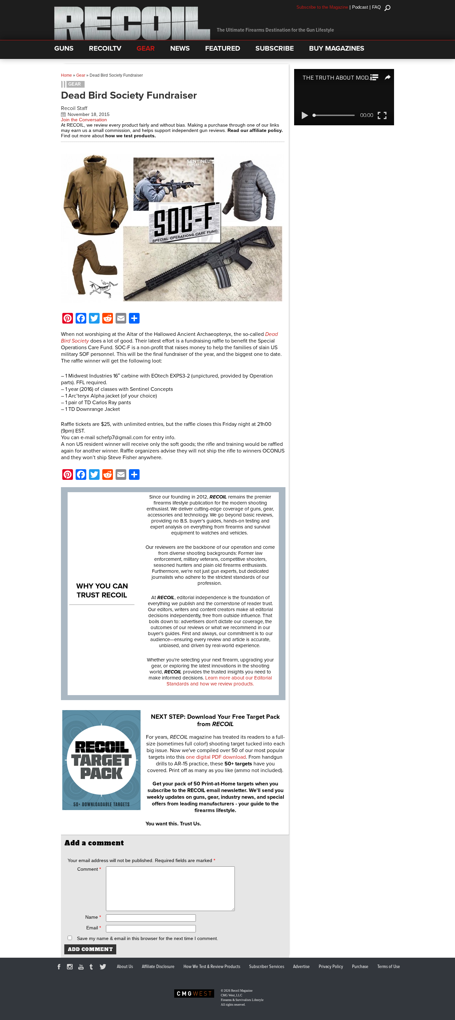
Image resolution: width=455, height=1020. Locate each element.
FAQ (376, 7)
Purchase (360, 967)
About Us (125, 967)
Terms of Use (388, 967)
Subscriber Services (266, 967)
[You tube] (82, 968)
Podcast (360, 7)
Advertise (301, 967)
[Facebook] (60, 968)
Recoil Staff (74, 108)
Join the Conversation (84, 119)
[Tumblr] (93, 968)
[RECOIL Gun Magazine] (132, 38)
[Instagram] (71, 968)
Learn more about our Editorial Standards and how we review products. (219, 681)
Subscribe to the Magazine (322, 7)
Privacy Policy (331, 967)
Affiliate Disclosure (158, 967)
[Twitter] (104, 968)
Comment (89, 869)
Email (93, 927)
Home (66, 75)
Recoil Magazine (241, 990)
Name (93, 917)
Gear (80, 75)
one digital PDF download (216, 757)
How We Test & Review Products (212, 967)
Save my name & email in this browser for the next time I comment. (147, 938)
